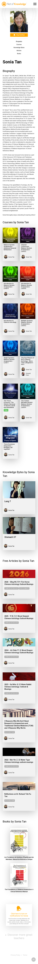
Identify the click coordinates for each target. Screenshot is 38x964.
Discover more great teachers (19, 936)
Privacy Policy (15, 955)
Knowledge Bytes (19, 47)
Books (19, 53)
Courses (19, 44)
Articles (19, 50)
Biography (19, 41)
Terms (25, 955)
